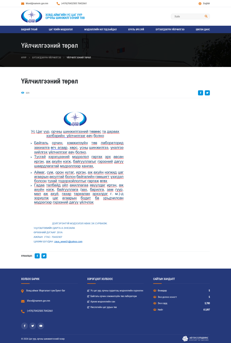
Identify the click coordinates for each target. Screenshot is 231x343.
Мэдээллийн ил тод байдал (100, 29)
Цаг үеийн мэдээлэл (61, 29)
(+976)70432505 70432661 (74, 3)
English (206, 3)
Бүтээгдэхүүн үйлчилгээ (170, 29)
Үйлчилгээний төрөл (79, 57)
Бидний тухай (29, 29)
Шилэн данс (203, 29)
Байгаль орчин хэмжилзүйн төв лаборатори (113, 296)
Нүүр (23, 57)
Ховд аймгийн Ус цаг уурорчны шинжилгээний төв (65, 16)
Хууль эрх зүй (136, 29)
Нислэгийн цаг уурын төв (103, 307)
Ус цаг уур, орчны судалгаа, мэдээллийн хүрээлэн (116, 290)
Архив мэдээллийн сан (102, 301)
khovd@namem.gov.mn (37, 3)
